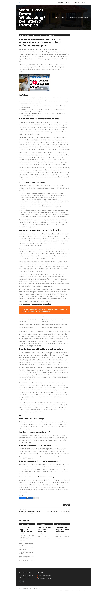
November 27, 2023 (25, 524)
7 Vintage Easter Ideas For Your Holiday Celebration (26, 561)
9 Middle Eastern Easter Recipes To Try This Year (26, 557)
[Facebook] (20, 581)
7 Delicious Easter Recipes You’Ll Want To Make (26, 553)
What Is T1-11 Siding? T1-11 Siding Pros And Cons (26, 530)
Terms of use (85, 590)
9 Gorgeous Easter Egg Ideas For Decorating (26, 548)
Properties (67, 590)
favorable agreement (31, 157)
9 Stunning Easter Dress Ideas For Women (26, 544)
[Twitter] (23, 581)
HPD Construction (38, 35)
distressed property (38, 125)
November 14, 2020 (25, 35)
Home (57, 17)
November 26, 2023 (61, 524)
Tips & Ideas (60, 590)
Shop (73, 590)
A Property (62, 17)
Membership (78, 590)
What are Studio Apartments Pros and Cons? (62, 529)
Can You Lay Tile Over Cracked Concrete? (44, 529)
